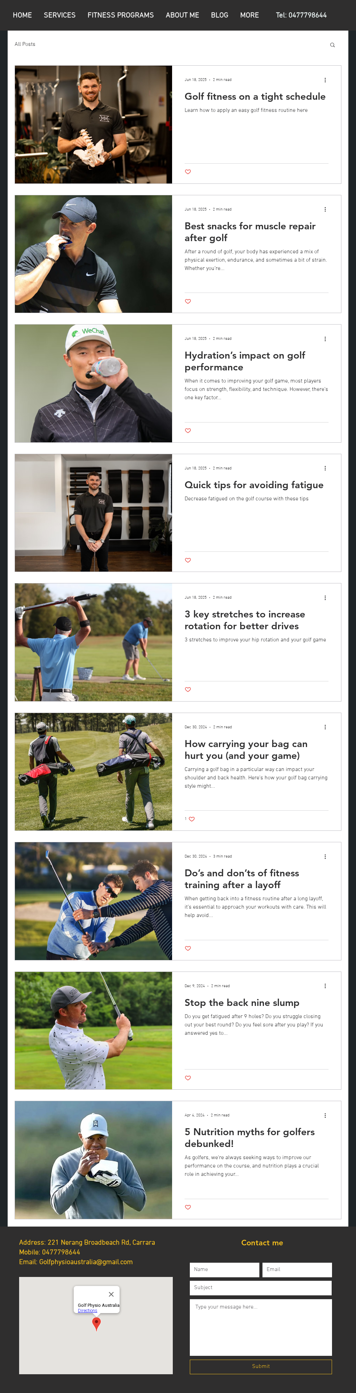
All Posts (25, 44)
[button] (332, 45)
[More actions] (327, 80)
